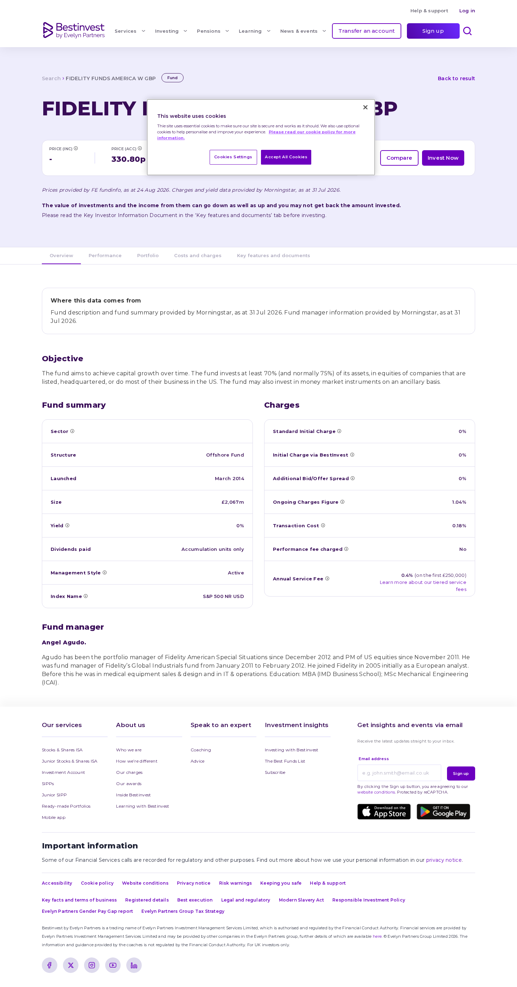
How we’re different (137, 761)
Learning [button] (250, 31)
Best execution (195, 900)
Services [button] (126, 31)
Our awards (128, 783)
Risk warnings (235, 883)
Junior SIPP (54, 794)
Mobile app (53, 817)
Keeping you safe (280, 883)
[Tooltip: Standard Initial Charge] (339, 431)
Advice (198, 761)
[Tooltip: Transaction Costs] (323, 525)
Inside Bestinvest (133, 794)
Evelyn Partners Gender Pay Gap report (87, 911)
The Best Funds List (285, 761)
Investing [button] (167, 31)
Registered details (147, 900)
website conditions (376, 792)
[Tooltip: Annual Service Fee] (327, 578)
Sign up (432, 30)
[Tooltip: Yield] (67, 525)
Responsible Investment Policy (368, 900)
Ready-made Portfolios (66, 806)
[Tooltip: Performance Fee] (346, 549)
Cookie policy (97, 883)
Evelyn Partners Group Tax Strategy (182, 911)
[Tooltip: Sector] (72, 431)
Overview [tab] (61, 255)
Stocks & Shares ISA (62, 749)
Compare (399, 157)
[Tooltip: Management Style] (104, 572)
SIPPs (48, 783)
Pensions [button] (209, 31)
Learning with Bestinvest (142, 806)
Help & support (429, 10)
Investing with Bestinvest (292, 749)
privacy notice (444, 860)
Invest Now (443, 157)
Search (51, 78)
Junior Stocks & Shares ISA (70, 761)
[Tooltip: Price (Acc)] (140, 148)
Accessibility (57, 883)
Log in (467, 10)
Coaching (201, 749)
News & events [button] (299, 31)
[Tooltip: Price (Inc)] (76, 148)
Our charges (129, 772)
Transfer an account (366, 30)
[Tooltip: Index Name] (85, 596)
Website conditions (145, 883)
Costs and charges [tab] (198, 255)
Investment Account (63, 772)
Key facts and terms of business (79, 900)
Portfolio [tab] (148, 255)
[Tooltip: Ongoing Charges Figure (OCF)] (342, 501)
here (377, 936)
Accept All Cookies (286, 156)
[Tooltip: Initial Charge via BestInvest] (352, 454)
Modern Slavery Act (301, 900)
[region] (261, 137)
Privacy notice (194, 883)
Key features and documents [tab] (273, 255)
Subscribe (275, 772)
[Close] (365, 107)
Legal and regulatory (245, 900)
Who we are (128, 749)
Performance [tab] (105, 255)
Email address (374, 758)
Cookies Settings (233, 156)
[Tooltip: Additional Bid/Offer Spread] (352, 478)
